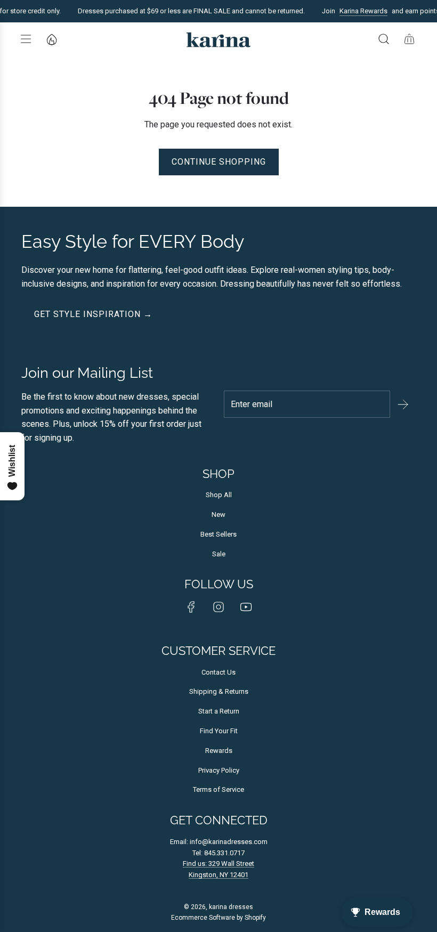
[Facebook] (191, 607)
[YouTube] (245, 607)
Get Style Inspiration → (93, 314)
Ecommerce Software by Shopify (218, 917)
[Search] (383, 39)
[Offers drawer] (51, 39)
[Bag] (409, 39)
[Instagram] (218, 607)
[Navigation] (25, 39)
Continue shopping (219, 162)
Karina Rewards (359, 11)
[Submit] (403, 404)
